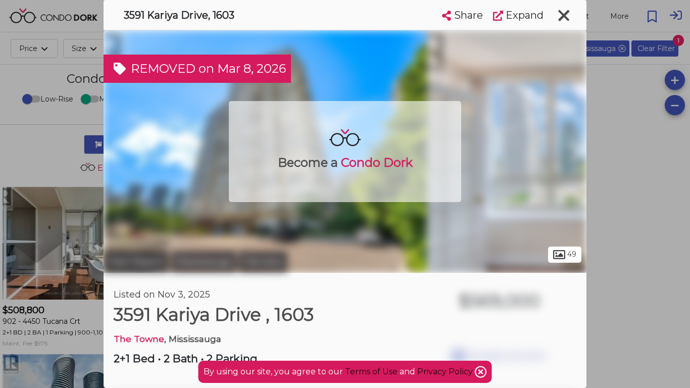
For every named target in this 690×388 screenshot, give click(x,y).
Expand (523, 15)
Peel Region (136, 261)
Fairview (263, 261)
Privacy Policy (446, 371)
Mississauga (203, 261)
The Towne (139, 338)
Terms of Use (371, 371)
